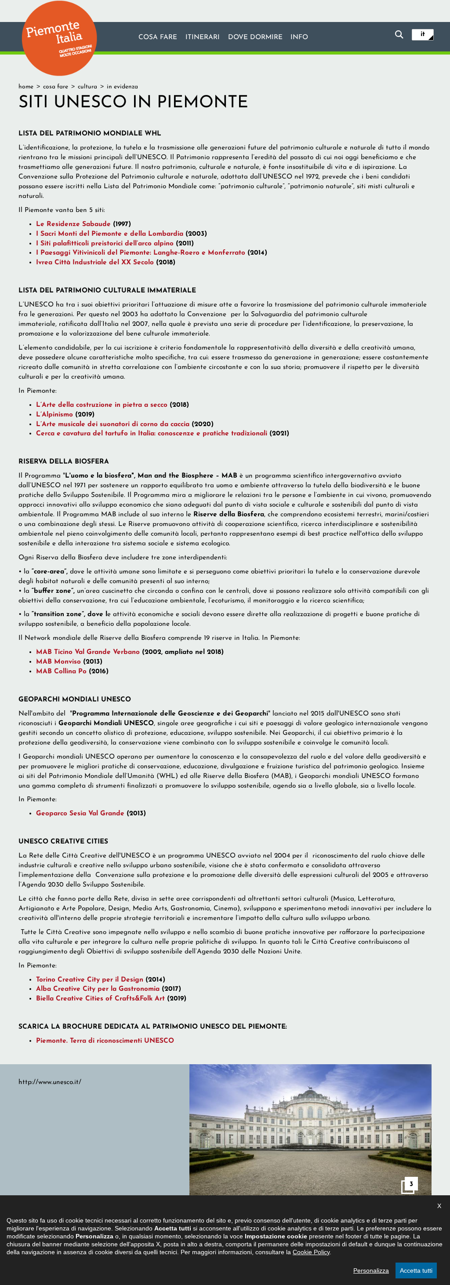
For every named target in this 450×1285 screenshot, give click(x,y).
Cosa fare (157, 37)
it (423, 34)
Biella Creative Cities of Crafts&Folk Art (100, 998)
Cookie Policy (311, 1252)
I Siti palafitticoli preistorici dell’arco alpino (105, 243)
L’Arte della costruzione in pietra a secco (101, 405)
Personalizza (371, 1270)
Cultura (87, 87)
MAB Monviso (58, 661)
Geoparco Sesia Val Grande (80, 813)
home (25, 87)
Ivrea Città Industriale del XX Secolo (95, 262)
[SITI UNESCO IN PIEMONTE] (310, 1131)
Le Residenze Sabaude (73, 224)
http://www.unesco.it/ (49, 1082)
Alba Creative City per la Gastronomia (98, 989)
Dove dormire (255, 37)
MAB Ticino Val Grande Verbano (88, 652)
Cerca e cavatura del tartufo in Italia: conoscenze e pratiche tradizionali (151, 433)
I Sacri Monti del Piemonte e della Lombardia (109, 233)
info (299, 37)
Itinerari (202, 37)
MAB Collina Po (61, 671)
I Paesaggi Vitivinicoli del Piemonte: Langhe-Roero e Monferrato (140, 252)
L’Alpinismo (54, 414)
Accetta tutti (416, 1270)
